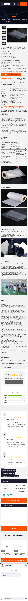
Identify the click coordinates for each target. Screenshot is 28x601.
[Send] (26, 598)
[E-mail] (11, 495)
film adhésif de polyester (8, 473)
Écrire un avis (14, 382)
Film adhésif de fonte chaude (19, 19)
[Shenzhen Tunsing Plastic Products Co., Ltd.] (7, 4)
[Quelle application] (7, 495)
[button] (4, 45)
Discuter (24, 4)
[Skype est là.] (4, 495)
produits (8, 19)
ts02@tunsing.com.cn (8, 1)
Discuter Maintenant (14, 500)
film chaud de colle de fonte (8, 470)
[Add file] (2, 598)
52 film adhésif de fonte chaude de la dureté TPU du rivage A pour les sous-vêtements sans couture (7, 554)
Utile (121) (11, 419)
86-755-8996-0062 (22, 1)
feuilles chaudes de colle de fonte (10, 476)
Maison (3, 19)
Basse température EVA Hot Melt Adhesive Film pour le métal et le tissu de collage (20, 554)
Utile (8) (11, 439)
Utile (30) (11, 459)
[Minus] (26, 565)
